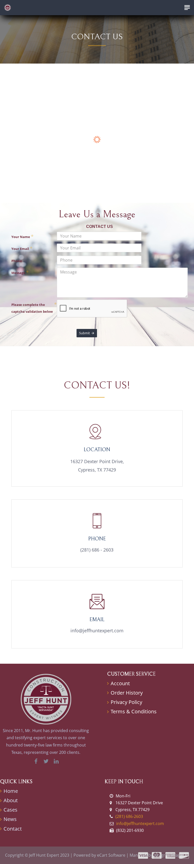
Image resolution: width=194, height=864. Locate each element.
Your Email (20, 248)
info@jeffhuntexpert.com (97, 630)
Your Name (20, 236)
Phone (16, 261)
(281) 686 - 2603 (96, 550)
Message (18, 272)
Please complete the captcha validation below (32, 308)
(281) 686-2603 (129, 816)
